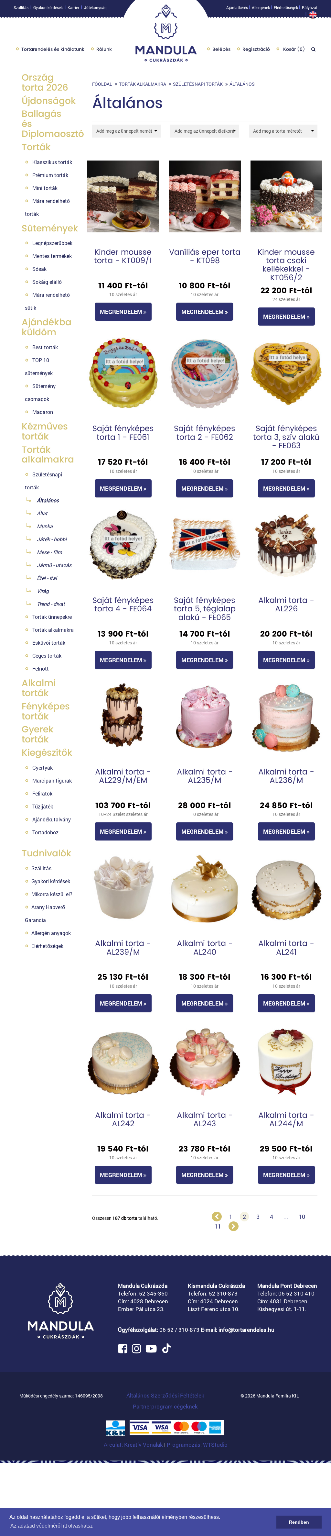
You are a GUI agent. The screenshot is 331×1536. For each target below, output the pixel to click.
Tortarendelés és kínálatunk (52, 49)
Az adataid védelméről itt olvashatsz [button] (51, 1526)
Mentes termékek (52, 255)
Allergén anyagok (51, 932)
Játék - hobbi (52, 539)
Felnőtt (40, 668)
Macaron (42, 411)
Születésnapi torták (198, 84)
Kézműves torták (45, 431)
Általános (48, 500)
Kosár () (293, 49)
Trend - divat (51, 603)
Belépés (221, 49)
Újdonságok (49, 101)
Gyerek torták (38, 734)
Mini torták (45, 187)
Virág (43, 590)
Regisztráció (256, 49)
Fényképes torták (46, 711)
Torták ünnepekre (52, 616)
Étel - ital (47, 577)
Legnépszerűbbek (52, 242)
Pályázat (309, 7)
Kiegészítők (47, 752)
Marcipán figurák (52, 780)
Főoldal (102, 84)
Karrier (73, 7)
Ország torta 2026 (45, 82)
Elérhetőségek (286, 7)
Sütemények (50, 228)
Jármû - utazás (54, 565)
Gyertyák (42, 767)
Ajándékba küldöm (46, 327)
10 (302, 1216)
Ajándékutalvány (51, 819)
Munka (45, 526)
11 (218, 1226)
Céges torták (46, 655)
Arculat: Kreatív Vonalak (134, 1444)
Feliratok (42, 793)
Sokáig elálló (47, 281)
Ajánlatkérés (237, 7)
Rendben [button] (299, 1522)
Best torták (45, 347)
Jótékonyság (95, 7)
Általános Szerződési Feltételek (165, 1395)
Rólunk (104, 49)
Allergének (261, 7)
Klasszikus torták (52, 162)
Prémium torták (50, 175)
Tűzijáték (42, 806)
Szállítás (21, 7)
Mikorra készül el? (51, 894)
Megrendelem (122, 312)
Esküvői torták (48, 642)
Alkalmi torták (39, 688)
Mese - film (49, 552)
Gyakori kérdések (48, 7)
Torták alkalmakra (48, 454)
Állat (42, 513)
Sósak (39, 268)
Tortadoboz (45, 832)
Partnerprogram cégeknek (165, 1406)
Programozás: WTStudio (197, 1444)
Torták (36, 147)
